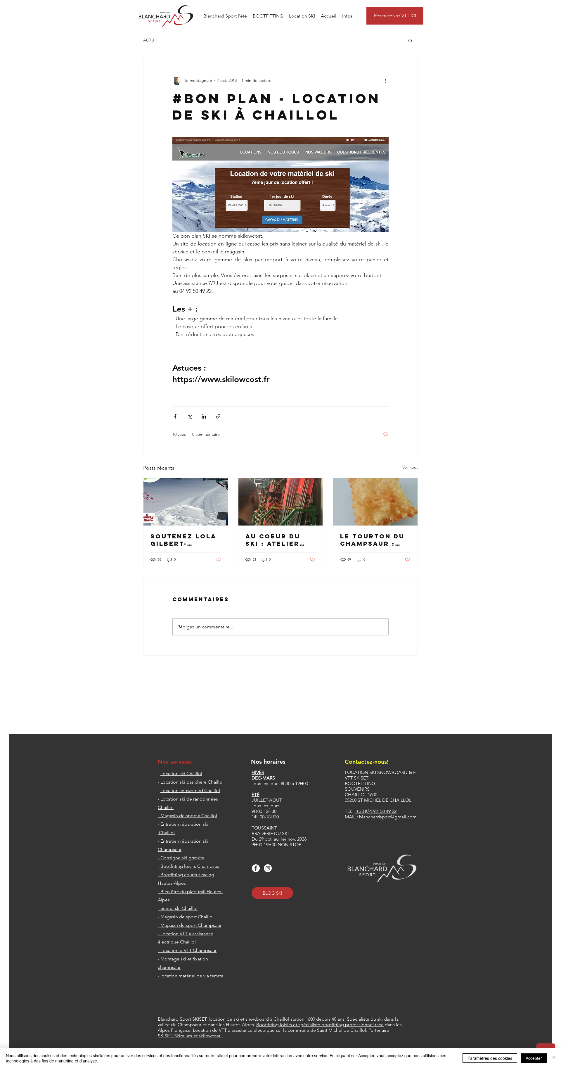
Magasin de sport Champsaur (190, 925)
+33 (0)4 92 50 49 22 (376, 811)
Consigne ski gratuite (182, 857)
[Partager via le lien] (218, 416)
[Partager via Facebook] (175, 416)
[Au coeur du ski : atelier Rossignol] (280, 502)
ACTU (148, 40)
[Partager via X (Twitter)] (189, 416)
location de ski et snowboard (239, 1019)
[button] (225, 16)
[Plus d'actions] (385, 80)
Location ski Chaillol (181, 773)
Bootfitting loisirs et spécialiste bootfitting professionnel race (320, 1024)
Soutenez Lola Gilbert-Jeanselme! (183, 540)
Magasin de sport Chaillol (187, 917)
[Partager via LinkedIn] (204, 416)
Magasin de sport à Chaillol (188, 815)
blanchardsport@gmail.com (388, 817)
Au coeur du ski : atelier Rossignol (272, 540)
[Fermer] (553, 1058)
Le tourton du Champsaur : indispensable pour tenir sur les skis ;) (373, 540)
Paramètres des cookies (490, 1058)
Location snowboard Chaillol (190, 790)
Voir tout (410, 467)
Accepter (534, 1058)
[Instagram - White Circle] (268, 868)
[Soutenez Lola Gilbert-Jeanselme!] (185, 502)
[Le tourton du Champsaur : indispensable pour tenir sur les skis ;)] (375, 502)
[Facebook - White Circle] (256, 868)
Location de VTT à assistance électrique (234, 1030)
